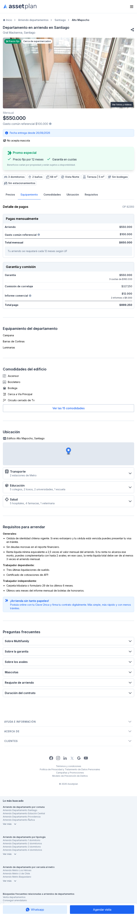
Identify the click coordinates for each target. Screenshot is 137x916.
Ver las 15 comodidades (68, 408)
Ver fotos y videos (122, 104)
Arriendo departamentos (33, 19)
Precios (10, 194)
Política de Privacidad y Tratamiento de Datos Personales (70, 769)
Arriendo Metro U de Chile (16, 873)
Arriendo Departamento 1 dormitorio (21, 840)
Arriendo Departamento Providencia (21, 816)
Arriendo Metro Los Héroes (17, 870)
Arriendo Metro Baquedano (17, 876)
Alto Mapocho (80, 19)
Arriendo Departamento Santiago (20, 810)
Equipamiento (29, 194)
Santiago (60, 19)
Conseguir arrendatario (15, 900)
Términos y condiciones (68, 766)
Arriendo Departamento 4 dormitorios (22, 850)
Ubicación (73, 194)
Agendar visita (102, 909)
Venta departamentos (14, 897)
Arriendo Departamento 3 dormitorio (22, 846)
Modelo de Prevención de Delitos (70, 776)
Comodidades (52, 194)
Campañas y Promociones (70, 772)
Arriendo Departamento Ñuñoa (19, 820)
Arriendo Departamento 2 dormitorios (22, 843)
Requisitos (91, 194)
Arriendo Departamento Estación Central (24, 813)
